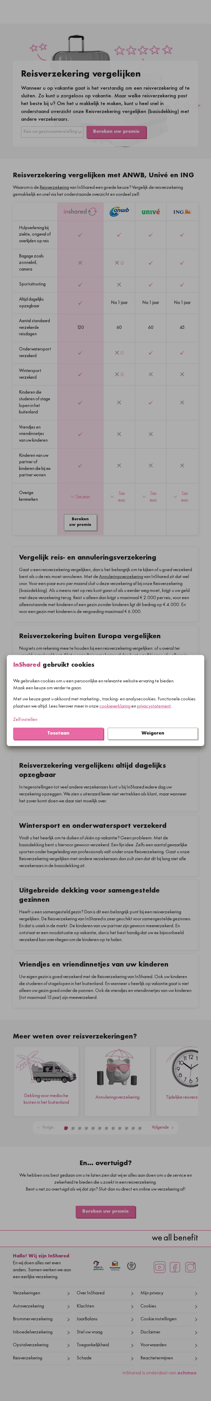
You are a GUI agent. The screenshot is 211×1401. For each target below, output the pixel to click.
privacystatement (154, 706)
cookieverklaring (114, 706)
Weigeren (153, 733)
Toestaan (58, 733)
